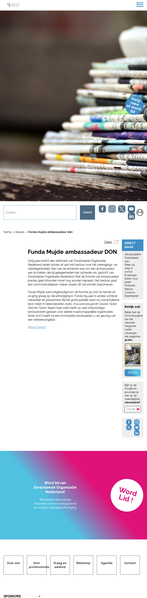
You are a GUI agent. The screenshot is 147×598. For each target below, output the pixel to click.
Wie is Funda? (37, 327)
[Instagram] (112, 209)
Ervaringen (131, 275)
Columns (130, 292)
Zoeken (87, 212)
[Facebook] (102, 209)
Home (7, 232)
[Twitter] (121, 209)
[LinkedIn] (131, 216)
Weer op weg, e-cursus (130, 268)
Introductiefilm (133, 254)
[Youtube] (131, 209)
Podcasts (130, 285)
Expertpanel (131, 295)
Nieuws (19, 232)
